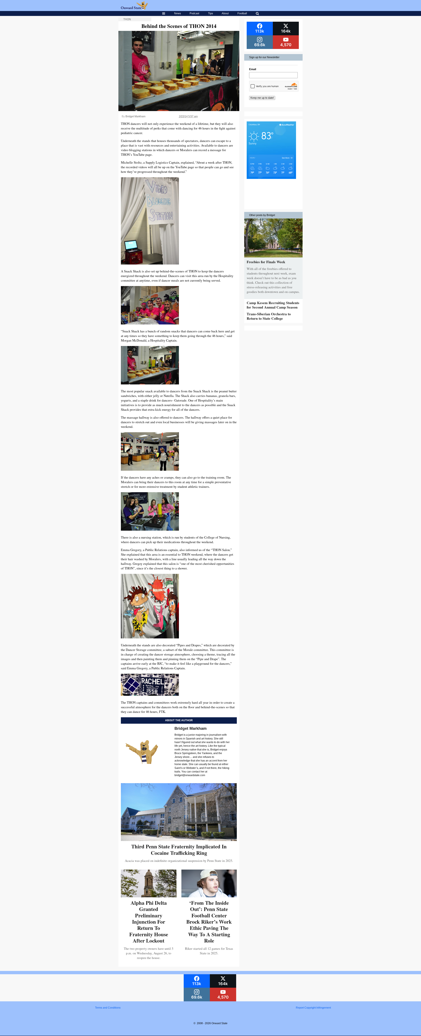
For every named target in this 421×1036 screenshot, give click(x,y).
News (177, 13)
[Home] (134, 8)
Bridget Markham (135, 116)
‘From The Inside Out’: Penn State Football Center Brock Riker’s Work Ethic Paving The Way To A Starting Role (209, 921)
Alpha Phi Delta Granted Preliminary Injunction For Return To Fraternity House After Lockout (148, 921)
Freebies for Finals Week (266, 262)
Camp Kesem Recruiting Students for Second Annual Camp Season (273, 305)
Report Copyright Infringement (313, 1007)
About (225, 13)
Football (242, 13)
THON (127, 19)
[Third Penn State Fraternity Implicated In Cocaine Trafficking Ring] (179, 840)
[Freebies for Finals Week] (273, 258)
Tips (210, 13)
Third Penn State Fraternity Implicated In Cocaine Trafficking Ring (179, 849)
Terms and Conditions (108, 1007)
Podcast (194, 13)
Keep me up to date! (262, 97)
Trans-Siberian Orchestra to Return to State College (269, 316)
